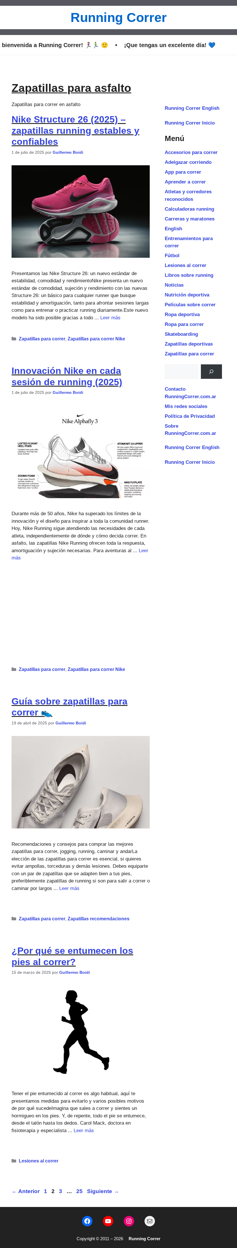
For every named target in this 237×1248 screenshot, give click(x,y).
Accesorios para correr (191, 152)
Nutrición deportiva (187, 295)
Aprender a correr (185, 182)
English (173, 228)
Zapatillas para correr (42, 338)
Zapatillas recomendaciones (98, 918)
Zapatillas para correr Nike (96, 338)
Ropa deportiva (182, 314)
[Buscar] (211, 371)
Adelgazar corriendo (188, 162)
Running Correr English (192, 108)
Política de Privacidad (190, 416)
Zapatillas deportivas (189, 344)
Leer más (110, 317)
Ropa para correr (184, 324)
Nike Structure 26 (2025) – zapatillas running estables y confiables (75, 130)
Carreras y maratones (189, 219)
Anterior (26, 1191)
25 (80, 1191)
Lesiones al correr (38, 1160)
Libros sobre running (189, 275)
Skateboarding (181, 334)
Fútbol (172, 255)
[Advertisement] (81, 611)
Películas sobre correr (190, 304)
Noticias (174, 285)
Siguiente (103, 1191)
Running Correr (119, 17)
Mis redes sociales (186, 406)
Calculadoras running (189, 209)
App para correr (183, 172)
